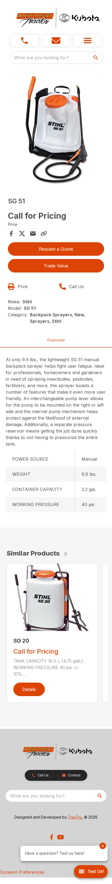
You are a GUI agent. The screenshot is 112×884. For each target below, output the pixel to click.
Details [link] (29, 689)
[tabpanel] (56, 129)
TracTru (75, 817)
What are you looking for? (41, 57)
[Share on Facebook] (11, 233)
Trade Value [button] (55, 265)
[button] (24, 40)
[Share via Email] (33, 233)
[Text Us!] (91, 872)
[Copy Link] (44, 233)
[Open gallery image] (56, 128)
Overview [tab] (56, 340)
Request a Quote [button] (56, 249)
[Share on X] (22, 233)
